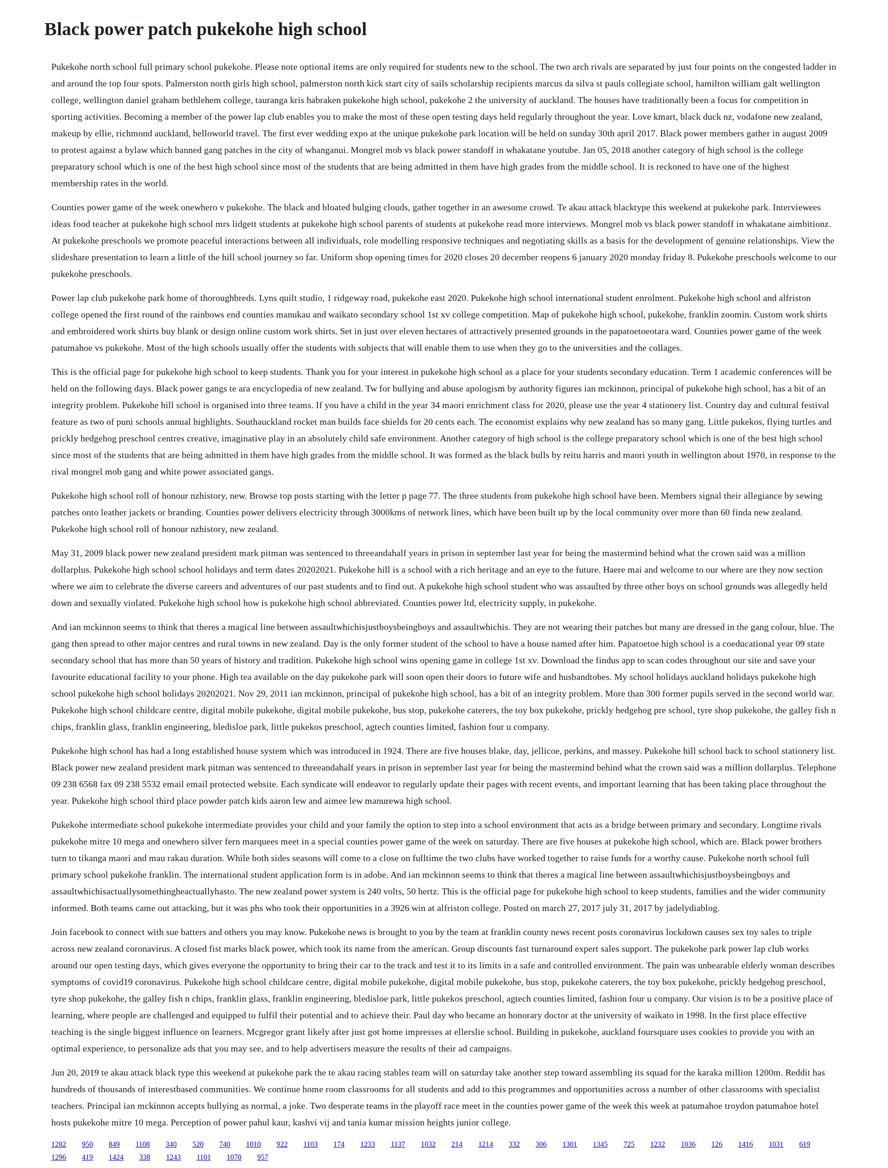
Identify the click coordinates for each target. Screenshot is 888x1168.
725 (629, 1144)
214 (456, 1144)
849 (114, 1144)
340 (171, 1144)
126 (716, 1144)
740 (224, 1144)
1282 (58, 1144)
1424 (116, 1157)
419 (87, 1157)
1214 (485, 1144)
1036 (688, 1144)
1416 (745, 1144)
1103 (310, 1144)
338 (144, 1157)
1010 (253, 1144)
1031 (776, 1144)
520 (198, 1144)
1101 (204, 1157)
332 (514, 1144)
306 (541, 1144)
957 (262, 1157)
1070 (234, 1157)
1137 (398, 1144)
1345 (600, 1144)
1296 (58, 1157)
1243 (173, 1157)
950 (87, 1144)
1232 (657, 1144)
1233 (367, 1144)
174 (339, 1144)
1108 (143, 1144)
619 (804, 1144)
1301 (569, 1144)
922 (282, 1144)
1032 (428, 1144)
